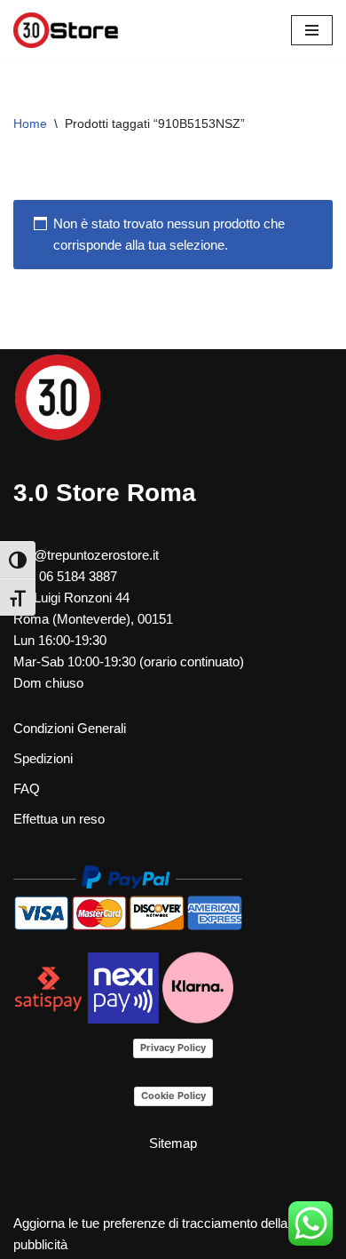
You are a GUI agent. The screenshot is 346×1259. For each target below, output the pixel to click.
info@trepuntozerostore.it (86, 554)
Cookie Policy (173, 1095)
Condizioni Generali (69, 728)
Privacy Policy (173, 1047)
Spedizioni (43, 758)
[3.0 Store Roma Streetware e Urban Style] (66, 30)
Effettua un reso (59, 818)
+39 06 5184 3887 (65, 576)
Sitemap (173, 1143)
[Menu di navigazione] (312, 30)
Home (30, 123)
